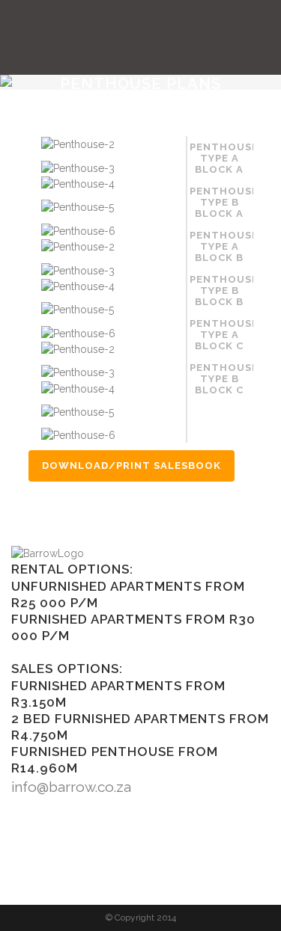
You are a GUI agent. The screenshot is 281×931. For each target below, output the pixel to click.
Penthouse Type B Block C (221, 379)
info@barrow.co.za (71, 786)
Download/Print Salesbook (131, 465)
